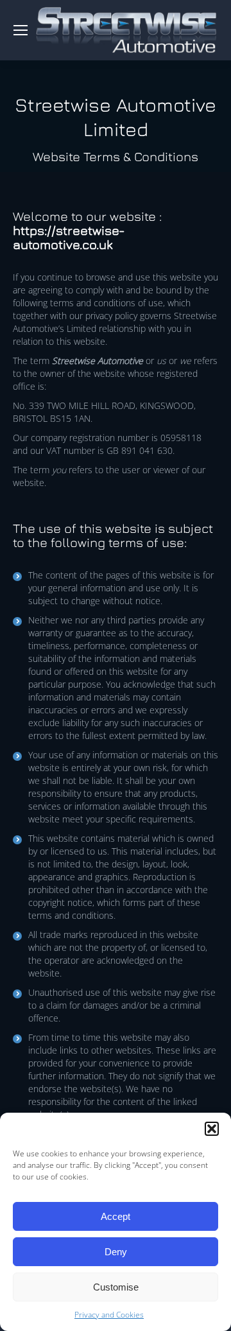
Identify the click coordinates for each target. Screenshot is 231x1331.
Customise (116, 1287)
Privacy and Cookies (109, 1314)
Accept (115, 1216)
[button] (211, 1128)
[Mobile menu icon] (20, 30)
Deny (116, 1251)
